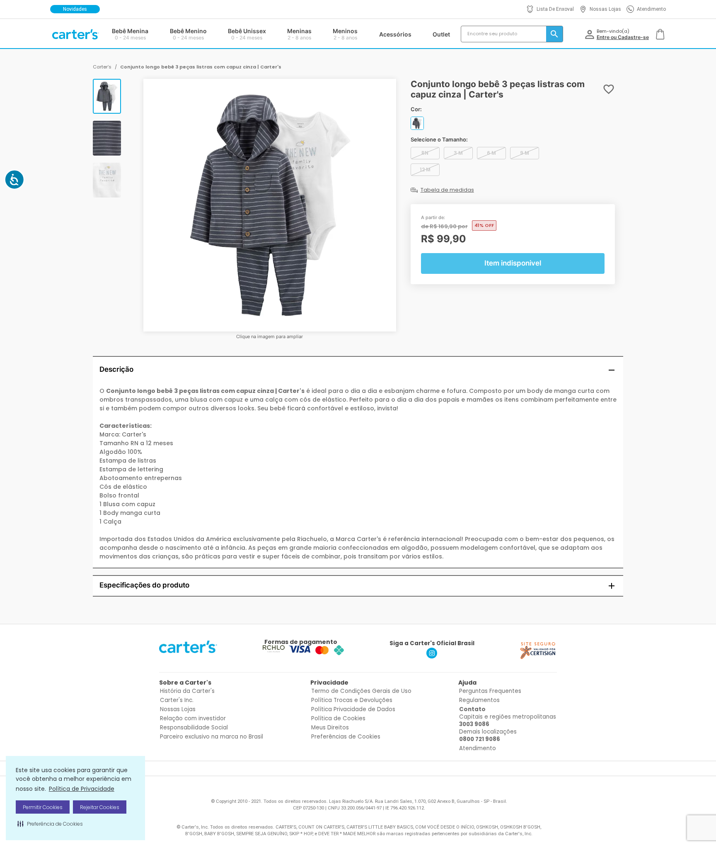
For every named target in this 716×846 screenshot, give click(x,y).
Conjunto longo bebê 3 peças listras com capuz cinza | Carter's (200, 66)
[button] (50, 823)
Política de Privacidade (81, 789)
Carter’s (102, 66)
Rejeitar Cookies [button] (99, 807)
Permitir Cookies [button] (43, 807)
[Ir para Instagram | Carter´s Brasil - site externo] (431, 656)
